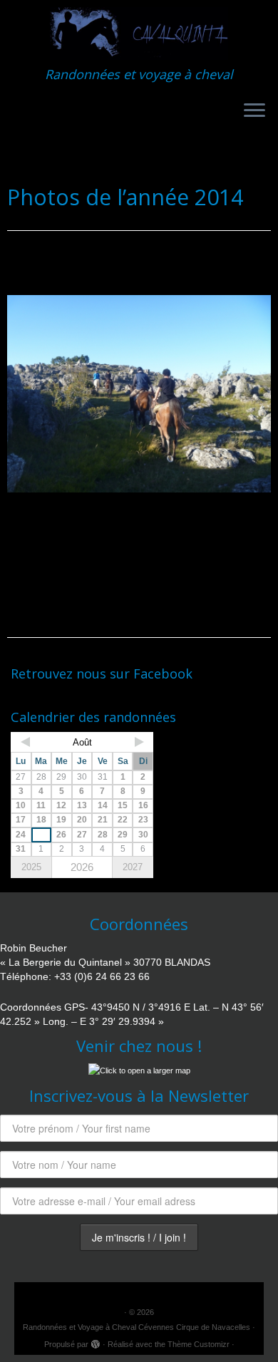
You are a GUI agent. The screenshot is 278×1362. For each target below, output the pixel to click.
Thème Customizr (199, 1344)
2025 (31, 867)
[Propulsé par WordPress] (96, 1342)
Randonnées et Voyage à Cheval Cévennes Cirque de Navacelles (136, 1327)
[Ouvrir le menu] (254, 111)
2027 (133, 867)
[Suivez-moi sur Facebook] (18, 697)
